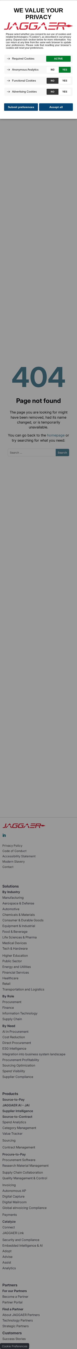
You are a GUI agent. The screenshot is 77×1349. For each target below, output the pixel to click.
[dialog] (38, 59)
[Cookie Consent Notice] (38, 59)
